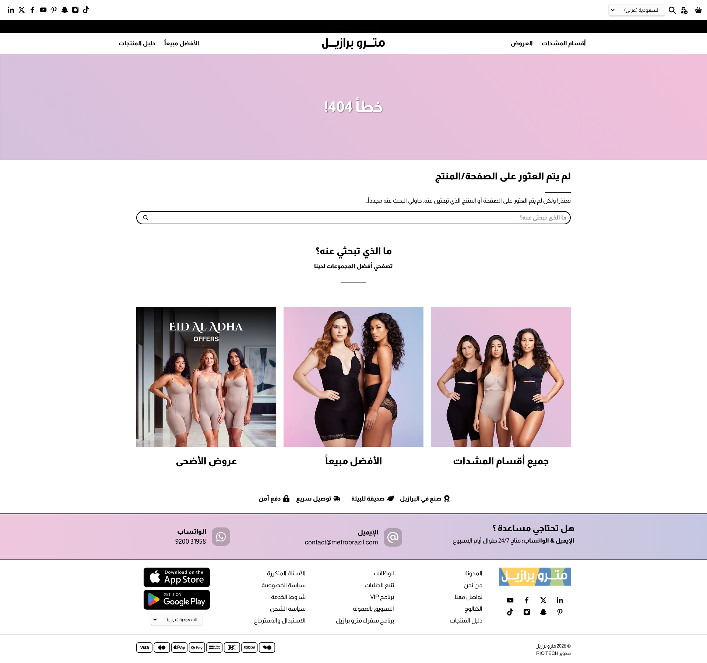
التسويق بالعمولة (373, 609)
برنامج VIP (382, 597)
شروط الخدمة (288, 597)
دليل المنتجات (137, 43)
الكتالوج (473, 609)
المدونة (473, 573)
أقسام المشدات (564, 43)
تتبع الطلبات (379, 585)
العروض (522, 43)
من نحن (473, 585)
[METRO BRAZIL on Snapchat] (66, 11)
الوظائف (384, 573)
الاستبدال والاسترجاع (280, 620)
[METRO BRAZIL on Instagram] (77, 11)
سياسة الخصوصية (283, 585)
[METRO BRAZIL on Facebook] (34, 11)
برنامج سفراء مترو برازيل (365, 620)
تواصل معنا (468, 597)
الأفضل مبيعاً (181, 43)
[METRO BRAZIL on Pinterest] (55, 11)
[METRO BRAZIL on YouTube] (45, 11)
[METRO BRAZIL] (353, 44)
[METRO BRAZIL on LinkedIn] (12, 11)
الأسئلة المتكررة (286, 573)
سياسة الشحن (288, 609)
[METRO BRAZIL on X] (23, 11)
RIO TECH (547, 653)
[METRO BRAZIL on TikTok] (87, 11)
